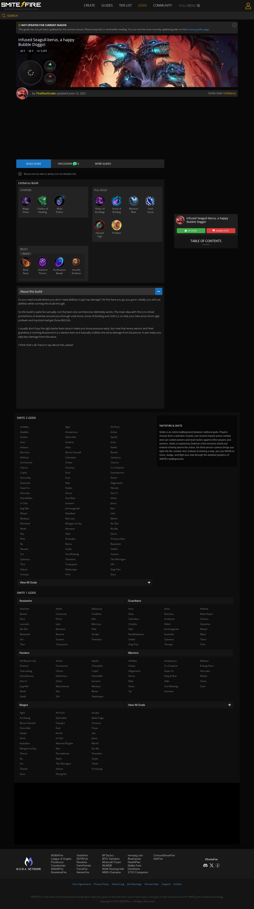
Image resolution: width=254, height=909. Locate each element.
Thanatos (70, 559)
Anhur (114, 432)
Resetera (82, 862)
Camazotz (61, 614)
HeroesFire (83, 872)
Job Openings (134, 884)
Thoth (95, 763)
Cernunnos (26, 462)
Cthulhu (132, 624)
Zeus (113, 574)
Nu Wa (114, 528)
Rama (68, 544)
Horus (68, 493)
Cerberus (229, 93)
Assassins (25, 600)
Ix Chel (24, 503)
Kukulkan (70, 513)
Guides (107, 5)
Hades (68, 488)
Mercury (70, 518)
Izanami (69, 503)
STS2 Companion (138, 872)
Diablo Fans (134, 865)
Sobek (114, 549)
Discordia (25, 477)
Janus (113, 503)
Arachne (24, 608)
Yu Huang (97, 768)
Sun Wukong (72, 554)
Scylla (68, 549)
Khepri (23, 513)
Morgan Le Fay (73, 523)
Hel (93, 733)
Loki (113, 513)
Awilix (114, 447)
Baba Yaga (98, 718)
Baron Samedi (73, 452)
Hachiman (61, 676)
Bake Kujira (206, 614)
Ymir (67, 574)
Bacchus (25, 452)
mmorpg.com (135, 855)
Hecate (114, 488)
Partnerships (152, 884)
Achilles (24, 427)
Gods (142, 5)
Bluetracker (134, 858)
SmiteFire (82, 855)
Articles (177, 884)
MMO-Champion (111, 872)
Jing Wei (24, 508)
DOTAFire (82, 858)
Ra (21, 544)
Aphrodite (70, 437)
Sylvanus (25, 559)
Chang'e (60, 723)
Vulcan (24, 569)
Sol (22, 554)
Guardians (134, 600)
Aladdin (24, 432)
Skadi (23, 696)
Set (21, 639)
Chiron (24, 467)
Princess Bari (118, 538)
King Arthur (170, 676)
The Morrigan (118, 559)
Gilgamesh (116, 483)
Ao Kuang (25, 718)
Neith (23, 528)
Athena (24, 447)
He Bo (59, 733)
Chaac (68, 462)
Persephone (62, 753)
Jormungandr (72, 508)
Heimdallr (97, 676)
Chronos (70, 467)
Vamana (168, 691)
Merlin (114, 518)
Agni (67, 427)
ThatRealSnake (46, 93)
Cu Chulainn (117, 467)
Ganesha (25, 483)
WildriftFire (57, 868)
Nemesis (70, 528)
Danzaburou (117, 472)
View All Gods (28, 582)
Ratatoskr (116, 544)
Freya (95, 728)
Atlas (68, 447)
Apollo (114, 437)
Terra (203, 639)
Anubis (24, 437)
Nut (22, 534)
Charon (115, 462)
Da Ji (67, 472)
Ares (22, 442)
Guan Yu (25, 488)
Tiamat (24, 768)
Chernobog (26, 671)
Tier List (125, 5)
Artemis (69, 442)
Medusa (24, 518)
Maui (203, 634)
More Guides (103, 163)
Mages (23, 704)
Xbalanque (71, 569)
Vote (50, 68)
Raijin (59, 758)
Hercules (25, 493)
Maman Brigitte (64, 743)
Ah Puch (115, 427)
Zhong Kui (61, 774)
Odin (67, 534)
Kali (112, 508)
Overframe (134, 868)
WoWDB (107, 865)
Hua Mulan (26, 498)
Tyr (130, 691)
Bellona (24, 457)
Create (89, 5)
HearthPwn (134, 862)
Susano (115, 554)
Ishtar (114, 498)
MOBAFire (57, 855)
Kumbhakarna (136, 634)
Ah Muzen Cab (28, 661)
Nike (130, 681)
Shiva (131, 686)
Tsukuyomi (71, 564)
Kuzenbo (169, 634)
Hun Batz (70, 498)
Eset (67, 477)
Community (162, 5)
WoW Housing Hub (113, 868)
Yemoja (24, 574)
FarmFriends (84, 865)
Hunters (24, 652)
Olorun (23, 753)
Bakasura (97, 608)
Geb (67, 483)
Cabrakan (70, 457)
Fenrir (114, 477)
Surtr (203, 686)
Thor (22, 564)
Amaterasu (71, 432)
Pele (22, 538)
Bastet (114, 452)
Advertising (118, 884)
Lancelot (24, 624)
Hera (22, 738)
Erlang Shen (207, 665)
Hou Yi (114, 493)
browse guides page (198, 29)
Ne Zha (114, 523)
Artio (113, 442)
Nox (58, 748)
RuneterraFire (58, 872)
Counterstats (58, 865)
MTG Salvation (110, 858)
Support (166, 884)
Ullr (112, 564)
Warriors (133, 652)
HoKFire (158, 858)
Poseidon (70, 538)
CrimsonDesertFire (164, 855)
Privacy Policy (101, 884)
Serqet (95, 634)
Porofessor (57, 862)
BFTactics (108, 855)
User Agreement (81, 884)
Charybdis (97, 665)
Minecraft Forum (111, 862)
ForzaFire (82, 868)
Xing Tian (116, 569)
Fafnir (167, 624)
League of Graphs (61, 858)
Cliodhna (96, 614)
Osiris (114, 534)
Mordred (25, 523)
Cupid (23, 472)
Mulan (203, 676)
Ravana (24, 549)
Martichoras (62, 686)
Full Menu (188, 5)
